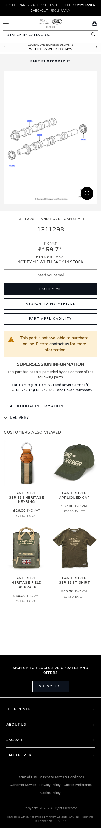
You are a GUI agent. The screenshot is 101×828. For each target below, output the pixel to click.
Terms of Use (27, 777)
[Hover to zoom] (50, 137)
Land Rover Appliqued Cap (74, 495)
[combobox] (50, 34)
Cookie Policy (50, 793)
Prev (4, 47)
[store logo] (50, 23)
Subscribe (50, 686)
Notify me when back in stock (50, 262)
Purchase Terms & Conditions (62, 777)
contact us (59, 344)
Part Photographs (50, 61)
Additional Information (36, 406)
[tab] (50, 406)
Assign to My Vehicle (50, 304)
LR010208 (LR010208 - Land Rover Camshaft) (50, 385)
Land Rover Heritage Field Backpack (26, 582)
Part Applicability (50, 319)
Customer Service (23, 785)
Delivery (19, 417)
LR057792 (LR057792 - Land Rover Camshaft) (53, 390)
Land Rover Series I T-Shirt (74, 580)
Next (96, 47)
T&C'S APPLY (60, 11)
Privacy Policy (50, 785)
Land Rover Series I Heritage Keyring (26, 497)
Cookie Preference (78, 785)
